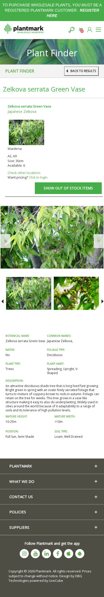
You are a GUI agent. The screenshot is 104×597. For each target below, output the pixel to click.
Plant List (80, 29)
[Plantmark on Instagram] (24, 553)
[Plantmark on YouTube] (35, 553)
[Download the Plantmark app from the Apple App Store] (68, 553)
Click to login (38, 177)
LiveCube (56, 580)
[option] (29, 293)
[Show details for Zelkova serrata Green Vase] (26, 132)
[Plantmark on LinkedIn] (46, 553)
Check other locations (24, 172)
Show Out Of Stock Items (68, 188)
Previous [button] (2, 301)
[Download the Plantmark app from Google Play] (79, 553)
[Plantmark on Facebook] (57, 553)
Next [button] (101, 301)
